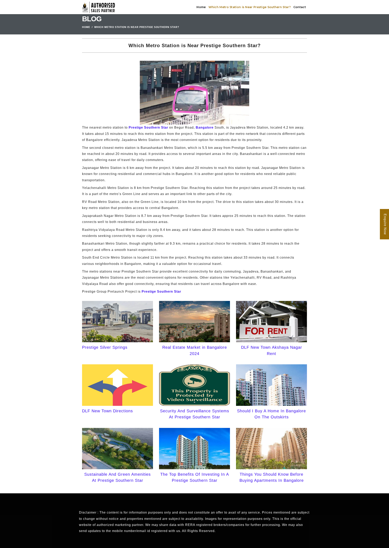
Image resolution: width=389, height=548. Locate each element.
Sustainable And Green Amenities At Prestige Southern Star (117, 477)
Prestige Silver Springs (104, 347)
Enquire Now (385, 224)
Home (201, 7)
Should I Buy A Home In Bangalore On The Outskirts (271, 414)
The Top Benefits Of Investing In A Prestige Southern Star (194, 477)
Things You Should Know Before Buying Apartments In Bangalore (271, 477)
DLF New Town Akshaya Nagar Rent (271, 350)
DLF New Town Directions (107, 411)
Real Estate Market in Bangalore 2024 (194, 350)
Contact (299, 7)
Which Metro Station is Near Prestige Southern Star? (249, 7)
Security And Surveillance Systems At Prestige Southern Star (194, 414)
